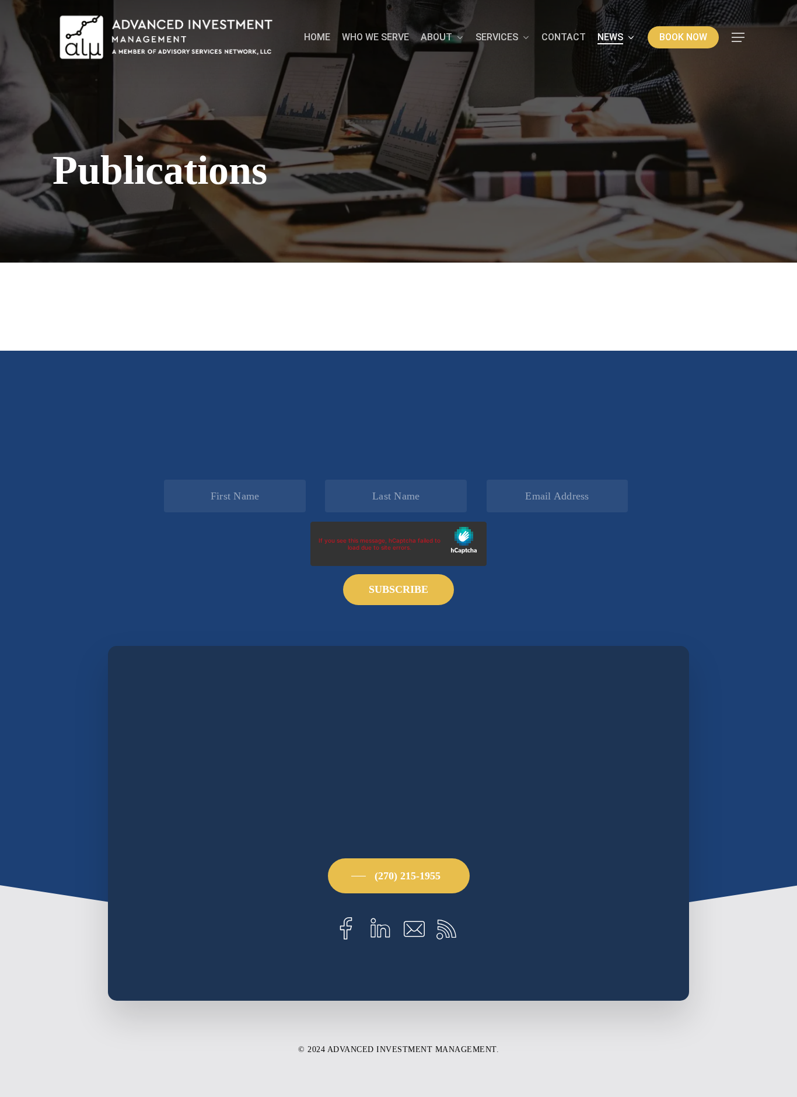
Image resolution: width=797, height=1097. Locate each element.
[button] (738, 38)
